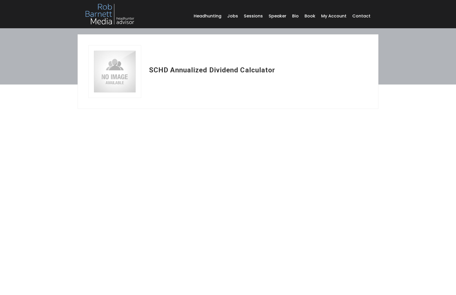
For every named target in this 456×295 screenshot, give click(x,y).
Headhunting (207, 16)
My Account (333, 16)
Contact (361, 16)
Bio (295, 16)
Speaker (277, 16)
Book (310, 16)
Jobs (232, 16)
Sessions (253, 16)
